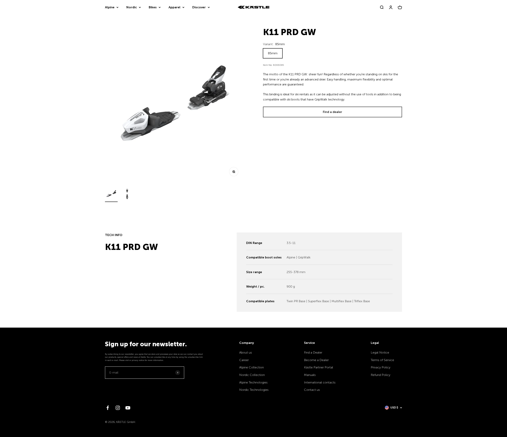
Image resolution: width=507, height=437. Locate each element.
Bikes (153, 7)
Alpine (109, 7)
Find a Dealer (313, 352)
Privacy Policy (380, 367)
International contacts (319, 382)
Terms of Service (382, 360)
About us (245, 352)
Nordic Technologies (254, 390)
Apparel (174, 7)
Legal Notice (380, 352)
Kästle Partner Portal (318, 367)
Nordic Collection (252, 375)
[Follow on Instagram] (117, 407)
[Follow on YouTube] (128, 407)
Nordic (131, 7)
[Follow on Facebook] (107, 407)
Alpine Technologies (253, 382)
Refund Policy (380, 375)
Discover (199, 7)
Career (244, 360)
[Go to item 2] (127, 194)
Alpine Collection (251, 367)
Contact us (312, 390)
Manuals (310, 375)
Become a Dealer (316, 360)
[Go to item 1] (111, 194)
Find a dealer (332, 112)
